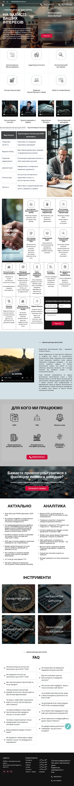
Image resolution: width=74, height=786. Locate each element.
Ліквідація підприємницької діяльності (23, 273)
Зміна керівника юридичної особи (37, 274)
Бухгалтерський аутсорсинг (61, 66)
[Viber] (71, 1)
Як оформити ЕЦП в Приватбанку (65, 273)
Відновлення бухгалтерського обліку (23, 307)
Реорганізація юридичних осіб (63, 239)
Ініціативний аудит (47, 239)
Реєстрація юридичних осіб (31, 239)
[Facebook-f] (64, 1)
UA (7, 1)
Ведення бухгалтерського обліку (36, 91)
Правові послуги (9, 307)
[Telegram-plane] (67, 1)
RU (4, 1)
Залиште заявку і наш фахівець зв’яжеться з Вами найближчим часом (37, 482)
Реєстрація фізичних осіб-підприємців (63, 210)
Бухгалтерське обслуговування (12, 66)
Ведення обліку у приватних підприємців (47, 210)
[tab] (13, 127)
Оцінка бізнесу (36, 306)
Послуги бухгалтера (12, 90)
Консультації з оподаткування (9, 272)
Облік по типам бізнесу (61, 90)
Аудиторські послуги (36, 65)
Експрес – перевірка (51, 272)
